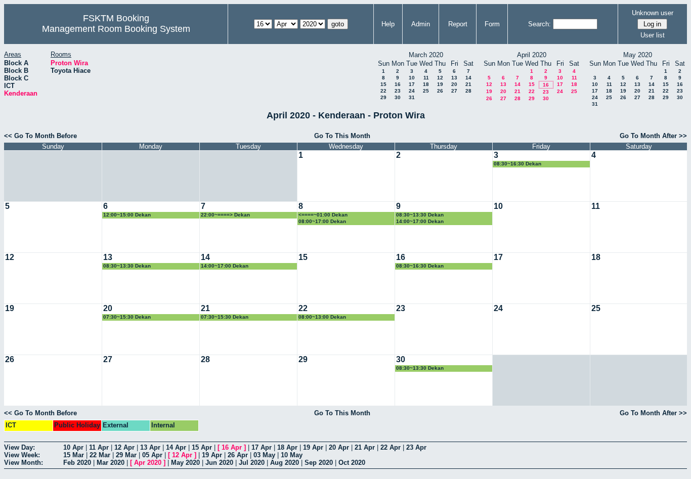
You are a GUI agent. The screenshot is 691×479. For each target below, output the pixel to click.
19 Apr (313, 447)
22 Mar (100, 455)
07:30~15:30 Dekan (127, 317)
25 (426, 91)
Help (388, 24)
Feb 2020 (77, 462)
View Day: (19, 447)
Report (457, 24)
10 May (292, 455)
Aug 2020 (284, 462)
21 (468, 84)
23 (398, 91)
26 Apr (238, 455)
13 (454, 77)
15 (383, 84)
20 (454, 84)
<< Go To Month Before (40, 136)
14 (468, 77)
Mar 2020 (110, 462)
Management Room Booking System (116, 29)
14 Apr (176, 447)
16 (398, 84)
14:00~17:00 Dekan (420, 221)
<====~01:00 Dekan (323, 214)
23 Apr (416, 447)
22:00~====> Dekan (225, 214)
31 (412, 97)
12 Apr (124, 447)
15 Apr (202, 447)
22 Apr (390, 447)
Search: (539, 24)
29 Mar (126, 455)
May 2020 (185, 462)
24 (412, 91)
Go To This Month (342, 136)
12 (440, 77)
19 (440, 84)
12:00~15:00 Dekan (127, 214)
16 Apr (232, 447)
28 (468, 91)
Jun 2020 (219, 462)
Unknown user (652, 13)
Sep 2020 (319, 462)
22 (383, 91)
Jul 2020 (252, 462)
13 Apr (150, 447)
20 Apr (339, 447)
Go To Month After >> (653, 136)
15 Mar (73, 455)
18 (426, 84)
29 (383, 97)
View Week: (22, 455)
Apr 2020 (147, 462)
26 (440, 91)
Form (492, 24)
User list (652, 35)
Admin (420, 24)
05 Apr (152, 455)
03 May (264, 455)
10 (412, 77)
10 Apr (73, 447)
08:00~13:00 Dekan (322, 317)
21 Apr (365, 447)
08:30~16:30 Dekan (517, 163)
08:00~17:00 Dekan (322, 221)
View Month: (23, 462)
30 (398, 97)
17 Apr (261, 447)
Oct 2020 (351, 462)
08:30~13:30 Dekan (420, 214)
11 (426, 77)
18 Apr (287, 447)
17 (412, 84)
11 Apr (99, 447)
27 (454, 91)
